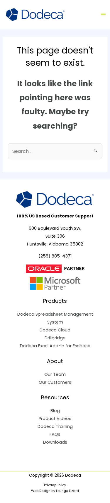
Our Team (55, 374)
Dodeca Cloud (55, 330)
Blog (55, 411)
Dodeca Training (55, 426)
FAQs (55, 434)
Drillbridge (55, 338)
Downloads (55, 442)
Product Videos (55, 418)
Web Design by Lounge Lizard (55, 491)
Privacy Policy (55, 485)
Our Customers (55, 382)
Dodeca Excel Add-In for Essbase (55, 346)
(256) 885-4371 (55, 256)
